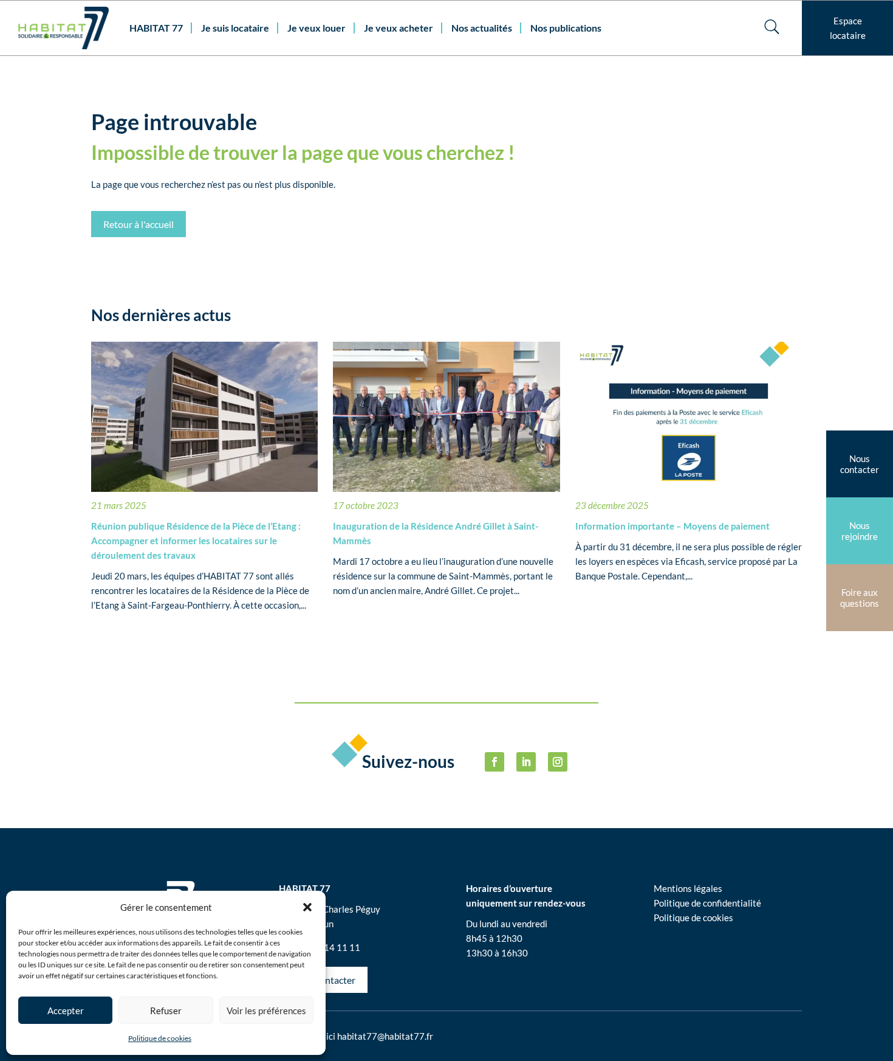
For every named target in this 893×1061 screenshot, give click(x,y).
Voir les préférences (266, 1010)
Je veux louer (316, 27)
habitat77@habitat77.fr (385, 1036)
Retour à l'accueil (138, 224)
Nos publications (565, 27)
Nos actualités (481, 27)
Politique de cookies (159, 1038)
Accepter (65, 1010)
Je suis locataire (235, 27)
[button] (307, 907)
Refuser (166, 1010)
